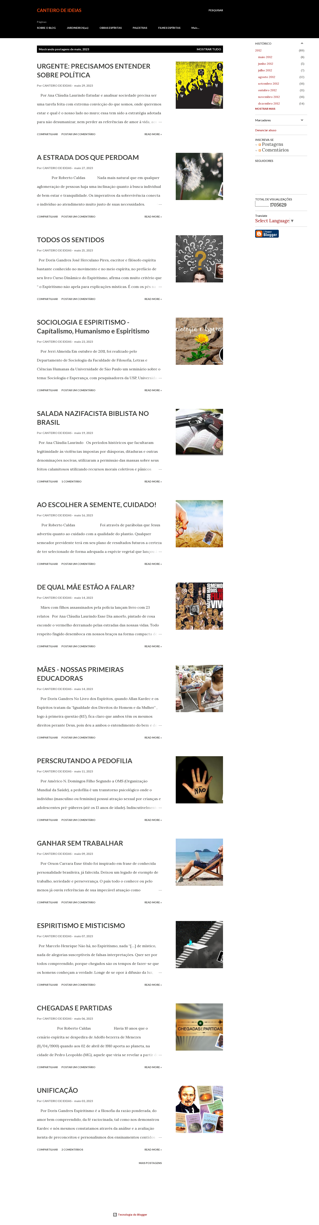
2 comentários (72, 1149)
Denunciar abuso (265, 130)
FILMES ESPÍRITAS (169, 27)
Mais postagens (150, 1163)
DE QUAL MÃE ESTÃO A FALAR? (85, 587)
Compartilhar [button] (47, 134)
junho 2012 (265, 63)
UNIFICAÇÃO (57, 1090)
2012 (258, 50)
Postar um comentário (78, 134)
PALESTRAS (140, 27)
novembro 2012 (269, 97)
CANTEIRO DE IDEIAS (59, 10)
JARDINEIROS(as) (77, 27)
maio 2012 (265, 57)
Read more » (153, 134)
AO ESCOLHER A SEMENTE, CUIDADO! (97, 505)
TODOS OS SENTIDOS (70, 240)
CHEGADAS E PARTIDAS (74, 1008)
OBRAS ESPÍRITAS (111, 27)
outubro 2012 (267, 90)
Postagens (272, 144)
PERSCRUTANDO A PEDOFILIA (84, 761)
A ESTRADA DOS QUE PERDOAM (88, 157)
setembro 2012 (268, 83)
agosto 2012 (266, 77)
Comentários (275, 150)
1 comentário (71, 481)
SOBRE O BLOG (46, 27)
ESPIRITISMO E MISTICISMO (81, 925)
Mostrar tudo (209, 49)
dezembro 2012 (269, 103)
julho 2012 (265, 70)
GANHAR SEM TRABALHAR (80, 843)
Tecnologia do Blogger (132, 1214)
